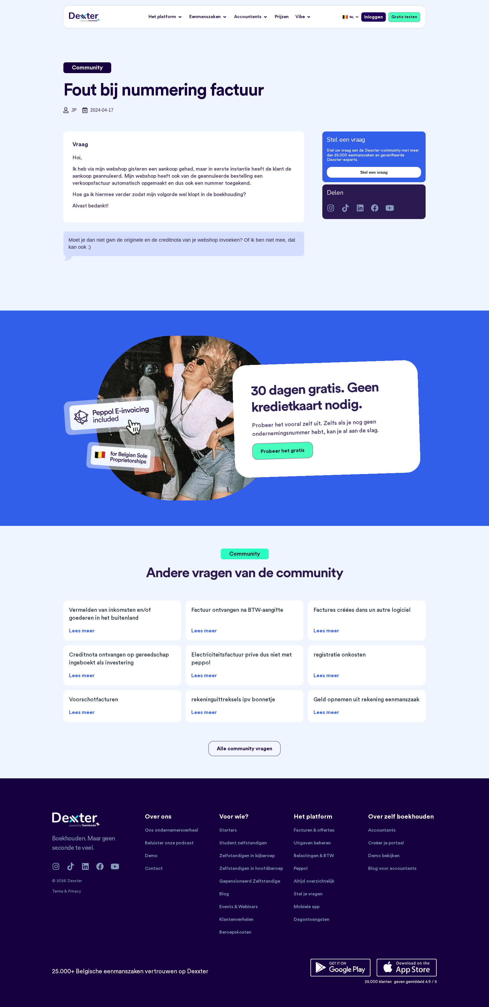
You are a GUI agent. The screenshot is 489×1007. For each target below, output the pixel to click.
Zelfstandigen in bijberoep (247, 855)
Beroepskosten (235, 932)
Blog (224, 894)
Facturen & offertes (314, 830)
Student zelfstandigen (243, 843)
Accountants (382, 830)
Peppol (301, 868)
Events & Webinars (238, 906)
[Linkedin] (360, 208)
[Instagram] (330, 208)
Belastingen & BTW (314, 855)
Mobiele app (306, 906)
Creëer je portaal (386, 843)
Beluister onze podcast (169, 843)
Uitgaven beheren (312, 843)
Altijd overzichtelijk (314, 881)
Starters (228, 830)
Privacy (74, 891)
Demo (151, 855)
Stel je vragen (308, 894)
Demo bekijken (384, 855)
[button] (165, 16)
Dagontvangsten (311, 919)
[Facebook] (375, 208)
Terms (58, 891)
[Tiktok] (345, 208)
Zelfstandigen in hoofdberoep (251, 868)
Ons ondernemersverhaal (171, 830)
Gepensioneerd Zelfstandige (249, 881)
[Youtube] (389, 208)
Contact (154, 868)
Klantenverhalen (236, 919)
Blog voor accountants (392, 868)
